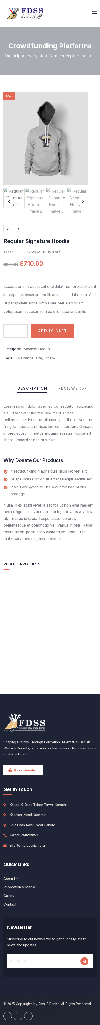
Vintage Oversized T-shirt (50, 645)
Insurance (24, 358)
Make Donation (25, 770)
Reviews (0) (72, 388)
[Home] (25, 13)
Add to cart (52, 331)
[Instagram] (28, 1016)
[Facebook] (18, 1016)
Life (39, 358)
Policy (49, 358)
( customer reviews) (43, 251)
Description (32, 388)
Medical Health (36, 349)
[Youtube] (7, 1016)
